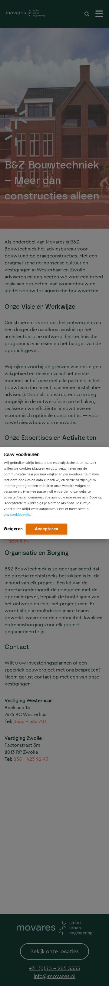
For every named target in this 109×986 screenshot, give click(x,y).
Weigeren (13, 528)
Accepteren (46, 528)
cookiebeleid (20, 514)
